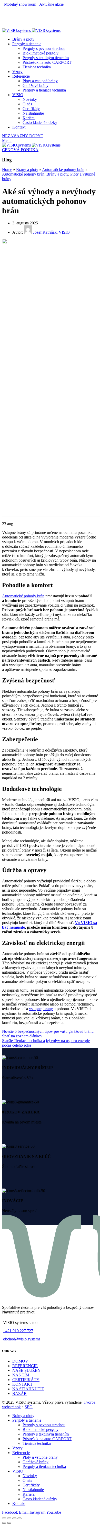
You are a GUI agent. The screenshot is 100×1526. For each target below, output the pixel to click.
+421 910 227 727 (18, 1331)
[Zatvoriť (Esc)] (4, 1518)
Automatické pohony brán (63, 169)
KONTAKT (22, 1384)
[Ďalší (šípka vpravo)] (9, 1523)
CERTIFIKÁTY (25, 1379)
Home (7, 169)
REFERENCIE (25, 1366)
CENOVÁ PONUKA (20, 150)
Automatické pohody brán (23, 596)
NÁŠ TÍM (20, 1375)
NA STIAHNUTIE (28, 1389)
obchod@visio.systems (21, 1339)
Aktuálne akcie (50, 4)
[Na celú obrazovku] (14, 1518)
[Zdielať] (9, 1518)
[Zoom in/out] (19, 1518)
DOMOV (20, 1361)
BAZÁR (19, 1393)
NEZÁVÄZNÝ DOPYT (22, 136)
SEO (29, 1407)
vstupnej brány (41, 1009)
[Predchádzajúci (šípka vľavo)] (4, 1523)
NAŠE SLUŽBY (26, 1370)
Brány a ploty (27, 169)
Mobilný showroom (19, 4)
